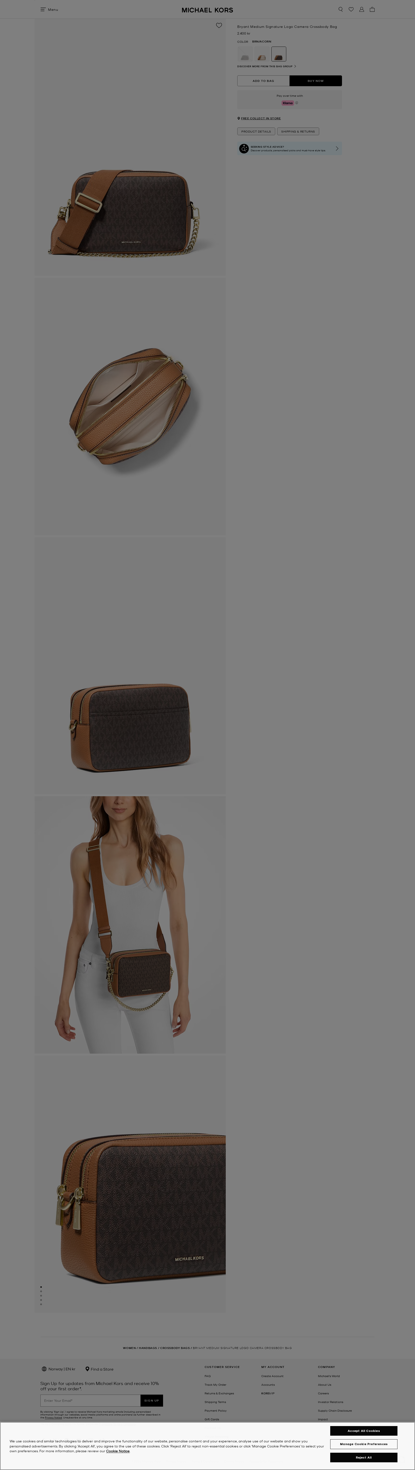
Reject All (364, 1457)
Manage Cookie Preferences (364, 1444)
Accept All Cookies (364, 1431)
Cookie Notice (118, 1451)
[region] (207, 1446)
